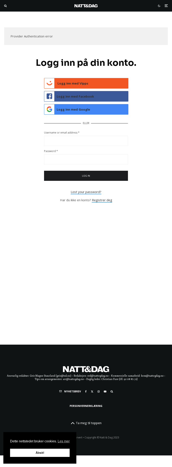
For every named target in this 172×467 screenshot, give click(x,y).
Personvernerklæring (86, 406)
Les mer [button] (64, 441)
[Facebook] (86, 391)
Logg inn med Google (73, 109)
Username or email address (61, 132)
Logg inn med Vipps (72, 83)
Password (51, 151)
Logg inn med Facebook (75, 96)
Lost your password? (86, 192)
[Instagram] (98, 391)
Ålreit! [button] (40, 452)
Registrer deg (102, 200)
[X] (92, 391)
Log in (86, 175)
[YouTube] (105, 391)
